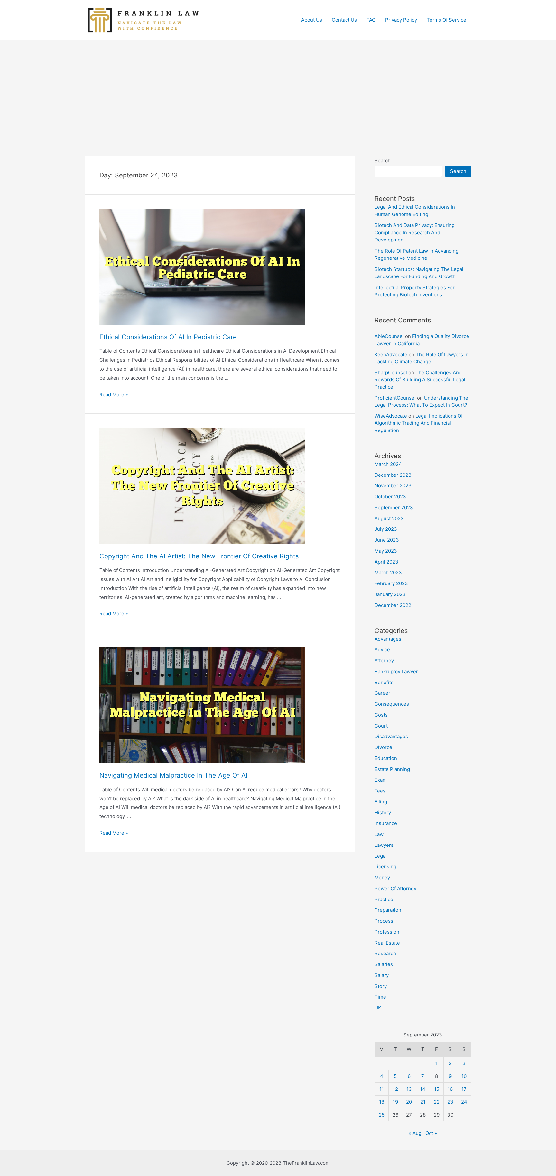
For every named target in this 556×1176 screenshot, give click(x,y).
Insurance (386, 823)
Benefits (384, 682)
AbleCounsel (389, 336)
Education (386, 758)
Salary (382, 975)
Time (380, 997)
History (383, 813)
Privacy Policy (401, 20)
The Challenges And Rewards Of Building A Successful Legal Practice (420, 379)
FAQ (370, 20)
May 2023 (386, 551)
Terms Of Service (446, 20)
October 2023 (390, 496)
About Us (311, 20)
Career (382, 693)
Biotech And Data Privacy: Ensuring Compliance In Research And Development (415, 232)
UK (378, 1008)
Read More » (113, 395)
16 (450, 1089)
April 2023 (386, 562)
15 (436, 1089)
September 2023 (394, 507)
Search (383, 161)
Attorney (384, 660)
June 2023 (387, 540)
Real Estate (387, 943)
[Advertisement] (278, 88)
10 (464, 1076)
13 (409, 1089)
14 (422, 1089)
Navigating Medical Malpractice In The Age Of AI (173, 775)
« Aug (415, 1133)
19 (395, 1102)
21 (422, 1102)
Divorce (383, 747)
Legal (381, 856)
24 (464, 1102)
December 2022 (393, 605)
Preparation (388, 910)
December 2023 (393, 475)
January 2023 (390, 594)
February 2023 (391, 583)
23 (450, 1102)
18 (381, 1102)
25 (382, 1115)
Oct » (431, 1133)
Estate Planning (392, 769)
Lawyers (384, 845)
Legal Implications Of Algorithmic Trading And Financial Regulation (419, 423)
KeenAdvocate (391, 354)
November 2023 (393, 486)
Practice (384, 899)
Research (385, 953)
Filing (381, 802)
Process (384, 921)
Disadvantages (391, 736)
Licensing (385, 867)
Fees (380, 791)
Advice (382, 650)
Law (379, 834)
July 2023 (386, 529)
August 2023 (389, 518)
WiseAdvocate (391, 416)
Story (381, 986)
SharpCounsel (391, 372)
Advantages (388, 639)
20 (409, 1102)
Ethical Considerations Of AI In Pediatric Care (168, 337)
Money (382, 877)
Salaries (384, 964)
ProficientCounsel (395, 398)
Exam (381, 780)
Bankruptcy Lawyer (396, 671)
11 (381, 1089)
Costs (381, 715)
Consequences (392, 704)
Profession (387, 932)
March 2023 (388, 572)
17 (464, 1089)
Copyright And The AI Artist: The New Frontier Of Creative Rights (199, 556)
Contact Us (344, 20)
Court (381, 726)
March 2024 (388, 464)
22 (437, 1102)
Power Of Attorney (395, 888)
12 (395, 1089)
